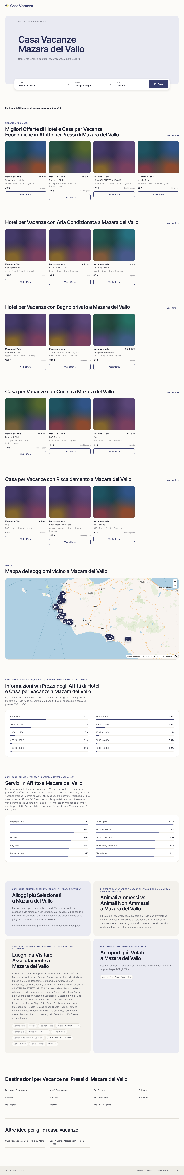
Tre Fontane (99, 1090)
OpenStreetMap (167, 656)
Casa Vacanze (21, 6)
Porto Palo (143, 1097)
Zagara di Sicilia (56, 180)
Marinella (54, 1097)
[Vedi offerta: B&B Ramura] (70, 414)
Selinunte (143, 1090)
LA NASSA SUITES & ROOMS (107, 180)
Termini (149, 1170)
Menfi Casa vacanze (59, 1090)
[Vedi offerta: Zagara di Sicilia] (70, 157)
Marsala (9, 1097)
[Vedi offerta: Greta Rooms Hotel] (70, 245)
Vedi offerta (25, 194)
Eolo (95, 437)
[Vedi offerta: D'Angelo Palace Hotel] (114, 330)
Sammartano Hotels (14, 180)
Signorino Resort (101, 267)
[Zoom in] (175, 581)
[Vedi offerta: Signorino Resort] (114, 245)
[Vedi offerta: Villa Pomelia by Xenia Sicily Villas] (70, 330)
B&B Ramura (55, 437)
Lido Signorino (101, 1097)
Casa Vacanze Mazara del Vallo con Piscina (67, 1142)
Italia (28, 21)
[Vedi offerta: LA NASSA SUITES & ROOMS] (114, 157)
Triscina (53, 1104)
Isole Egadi (10, 1104)
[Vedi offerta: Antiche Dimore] (158, 157)
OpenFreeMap (133, 656)
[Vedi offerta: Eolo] (114, 414)
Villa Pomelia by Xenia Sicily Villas (64, 352)
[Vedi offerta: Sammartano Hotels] (25, 157)
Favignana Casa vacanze (17, 1090)
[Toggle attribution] (175, 656)
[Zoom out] (175, 586)
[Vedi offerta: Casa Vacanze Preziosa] (70, 502)
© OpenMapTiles (145, 656)
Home (20, 21)
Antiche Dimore (145, 180)
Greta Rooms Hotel (58, 267)
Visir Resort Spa (12, 267)
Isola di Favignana (102, 1104)
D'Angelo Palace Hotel (103, 352)
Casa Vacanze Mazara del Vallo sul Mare (24, 1141)
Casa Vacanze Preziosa (60, 524)
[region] (92, 618)
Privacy (140, 1170)
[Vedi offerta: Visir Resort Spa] (25, 245)
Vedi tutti (173, 135)
